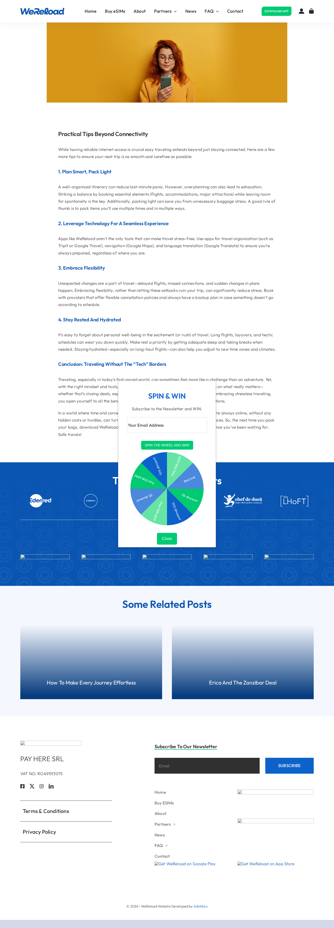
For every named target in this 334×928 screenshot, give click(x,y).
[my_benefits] (90, 496)
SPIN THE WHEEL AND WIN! (167, 445)
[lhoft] (294, 496)
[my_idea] (106, 556)
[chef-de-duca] (243, 496)
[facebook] (22, 786)
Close (167, 539)
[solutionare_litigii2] (275, 820)
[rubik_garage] (289, 556)
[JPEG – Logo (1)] (42, 9)
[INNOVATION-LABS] (167, 556)
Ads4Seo (201, 906)
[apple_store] (265, 863)
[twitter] (32, 786)
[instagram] (41, 786)
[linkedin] (51, 786)
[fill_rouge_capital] (228, 556)
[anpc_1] (275, 791)
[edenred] (39, 496)
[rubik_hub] (45, 556)
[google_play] (185, 863)
